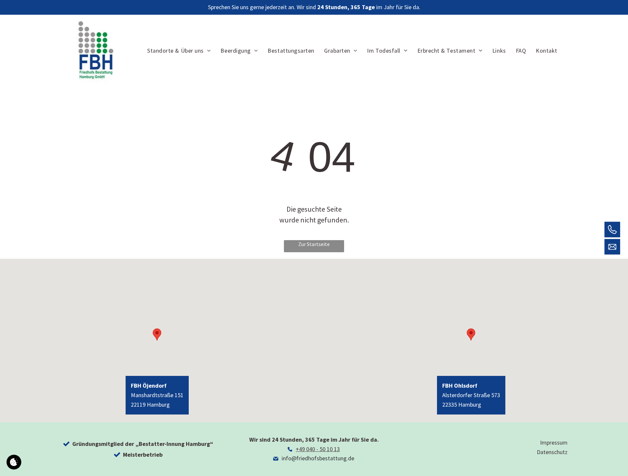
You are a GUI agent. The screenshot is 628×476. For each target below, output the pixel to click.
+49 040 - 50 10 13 (318, 449)
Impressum (553, 442)
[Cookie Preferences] (14, 462)
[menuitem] (179, 50)
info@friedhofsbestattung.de (318, 458)
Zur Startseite (314, 244)
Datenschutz (552, 452)
